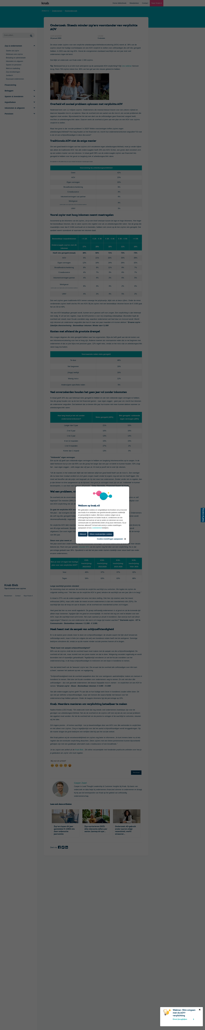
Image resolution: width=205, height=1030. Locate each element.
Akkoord (83, 534)
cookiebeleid (97, 528)
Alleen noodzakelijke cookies (101, 534)
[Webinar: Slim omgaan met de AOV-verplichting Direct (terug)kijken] (163, 1010)
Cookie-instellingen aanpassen (110, 539)
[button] (203, 515)
